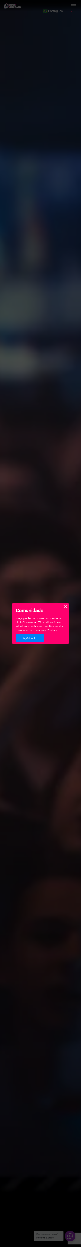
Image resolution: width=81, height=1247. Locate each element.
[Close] (65, 606)
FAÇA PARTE (30, 638)
